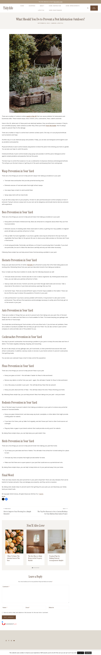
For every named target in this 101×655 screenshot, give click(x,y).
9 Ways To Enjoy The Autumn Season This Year (13, 558)
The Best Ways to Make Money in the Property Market (35, 558)
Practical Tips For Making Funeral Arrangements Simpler (56, 558)
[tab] (32, 567)
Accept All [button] (80, 652)
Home (22, 5)
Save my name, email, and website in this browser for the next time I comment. (26, 612)
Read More (88, 652)
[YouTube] (14, 641)
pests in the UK (32, 116)
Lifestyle (60, 23)
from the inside (51, 125)
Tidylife (41, 494)
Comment (6, 586)
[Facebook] (9, 641)
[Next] (63, 547)
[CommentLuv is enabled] (35, 624)
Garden (53, 23)
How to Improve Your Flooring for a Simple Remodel (17, 511)
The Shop (94, 8)
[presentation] (14, 541)
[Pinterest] (11, 641)
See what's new (57, 2)
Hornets (30, 265)
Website (51, 607)
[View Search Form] (88, 8)
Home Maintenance (55, 10)
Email (28, 607)
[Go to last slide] (8, 547)
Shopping (32, 5)
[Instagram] (6, 641)
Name (5, 607)
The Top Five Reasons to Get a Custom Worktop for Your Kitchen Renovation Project (52, 511)
